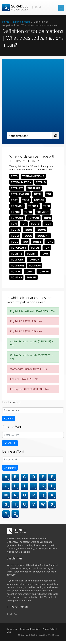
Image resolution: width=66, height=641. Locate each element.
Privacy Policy (49, 629)
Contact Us (12, 629)
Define (11, 467)
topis (47, 217)
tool (14, 241)
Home (5, 21)
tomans (16, 277)
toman (31, 277)
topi (14, 223)
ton (46, 247)
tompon (33, 259)
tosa (25, 200)
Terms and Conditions (30, 629)
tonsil (37, 241)
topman (33, 217)
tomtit (32, 253)
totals (41, 182)
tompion (35, 265)
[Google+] (15, 614)
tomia (29, 271)
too (25, 241)
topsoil (39, 200)
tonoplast (18, 247)
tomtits (16, 253)
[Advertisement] (33, 98)
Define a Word (21, 21)
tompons (17, 259)
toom (15, 235)
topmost (42, 211)
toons (15, 229)
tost (14, 200)
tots (14, 176)
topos (15, 211)
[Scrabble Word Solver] (15, 7)
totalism (33, 188)
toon (28, 229)
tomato (43, 271)
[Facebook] (7, 614)
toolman (42, 235)
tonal (35, 247)
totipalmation (21, 182)
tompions (17, 265)
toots (35, 223)
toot (47, 223)
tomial (16, 271)
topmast (17, 217)
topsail (33, 206)
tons (49, 241)
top (23, 223)
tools (27, 235)
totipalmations (33, 176)
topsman (17, 206)
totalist (17, 188)
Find (10, 418)
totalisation (20, 194)
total (38, 194)
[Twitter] (11, 614)
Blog (9, 632)
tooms (41, 229)
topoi (28, 211)
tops (46, 206)
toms (45, 253)
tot (48, 194)
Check (11, 443)
